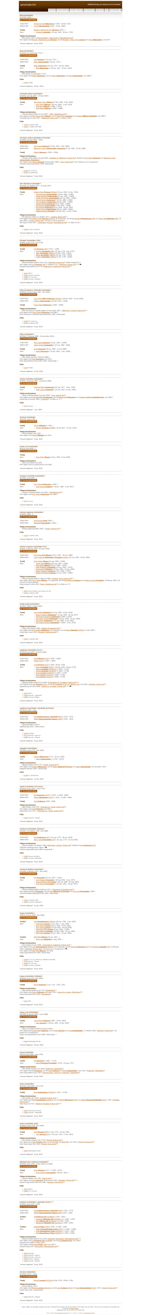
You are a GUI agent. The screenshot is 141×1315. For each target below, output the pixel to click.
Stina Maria (44, 931)
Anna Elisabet (46, 194)
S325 (25, 83)
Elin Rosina (45, 206)
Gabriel (68, 1100)
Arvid (39, 801)
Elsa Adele (43, 565)
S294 (25, 697)
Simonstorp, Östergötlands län (46, 1246)
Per (60, 684)
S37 (25, 961)
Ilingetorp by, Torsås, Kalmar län (52, 807)
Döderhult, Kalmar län (50, 118)
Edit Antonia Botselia (48, 617)
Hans (54, 1071)
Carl (43, 1134)
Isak (41, 1023)
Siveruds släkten (62, 10)
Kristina (42, 301)
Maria (41, 62)
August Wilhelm (46, 882)
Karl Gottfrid (42, 612)
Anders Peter (45, 192)
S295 (25, 279)
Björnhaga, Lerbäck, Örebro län (58, 845)
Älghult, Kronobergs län (50, 628)
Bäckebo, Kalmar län (105, 1030)
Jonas (40, 425)
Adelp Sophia (43, 345)
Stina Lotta (108, 219)
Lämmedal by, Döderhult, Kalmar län (56, 945)
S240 (25, 695)
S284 (25, 775)
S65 (25, 172)
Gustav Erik (67, 397)
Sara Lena (44, 939)
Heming (79, 947)
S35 (25, 1259)
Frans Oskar (42, 305)
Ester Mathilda (46, 567)
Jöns (41, 1132)
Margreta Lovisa (49, 148)
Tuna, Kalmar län (66, 162)
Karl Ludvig (42, 343)
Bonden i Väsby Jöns (74, 40)
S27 (25, 406)
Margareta (49, 1223)
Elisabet (43, 32)
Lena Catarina (51, 557)
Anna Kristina (46, 1173)
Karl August (44, 487)
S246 (25, 127)
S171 (25, 735)
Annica (45, 251)
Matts (40, 66)
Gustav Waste (45, 204)
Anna (95, 40)
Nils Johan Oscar (43, 102)
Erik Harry (43, 106)
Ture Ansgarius (46, 202)
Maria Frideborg (46, 615)
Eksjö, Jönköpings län (48, 584)
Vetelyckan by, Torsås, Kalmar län (49, 811)
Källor (106, 10)
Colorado (44, 399)
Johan (58, 76)
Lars (41, 665)
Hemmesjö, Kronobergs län (62, 889)
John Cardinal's (58, 1313)
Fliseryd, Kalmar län (53, 1140)
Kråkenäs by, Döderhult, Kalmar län (56, 266)
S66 (25, 1110)
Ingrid (42, 351)
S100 (25, 959)
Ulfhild (48, 719)
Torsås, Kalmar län (52, 529)
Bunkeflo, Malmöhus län (47, 632)
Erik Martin (44, 621)
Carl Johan (47, 299)
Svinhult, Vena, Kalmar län (61, 578)
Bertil (44, 1092)
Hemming (43, 924)
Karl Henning (45, 884)
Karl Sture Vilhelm (47, 619)
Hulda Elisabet (47, 196)
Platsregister (99, 10)
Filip (46, 1221)
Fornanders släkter (75, 10)
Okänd (40, 152)
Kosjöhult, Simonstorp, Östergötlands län (63, 1239)
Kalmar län (46, 1178)
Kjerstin (101, 947)
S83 (25, 591)
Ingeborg (48, 1219)
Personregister (88, 10)
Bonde (43, 1280)
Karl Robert (44, 207)
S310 (25, 818)
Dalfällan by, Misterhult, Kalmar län (62, 158)
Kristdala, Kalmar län (96, 684)
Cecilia (42, 26)
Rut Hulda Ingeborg (47, 623)
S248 (25, 171)
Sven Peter (43, 457)
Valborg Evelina (45, 211)
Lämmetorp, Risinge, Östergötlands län (52, 222)
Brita (42, 68)
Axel (40, 349)
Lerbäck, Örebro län (58, 217)
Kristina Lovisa (94, 580)
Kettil (49, 1231)
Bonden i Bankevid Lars (46, 30)
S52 (25, 1001)
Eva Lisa (81, 891)
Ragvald (41, 1227)
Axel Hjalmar (45, 880)
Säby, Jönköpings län (57, 114)
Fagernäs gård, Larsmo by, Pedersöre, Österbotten (60, 1073)
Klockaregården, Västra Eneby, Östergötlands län (54, 38)
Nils (44, 677)
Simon (40, 985)
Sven (45, 673)
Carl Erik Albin (44, 387)
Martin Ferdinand (46, 573)
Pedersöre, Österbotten (54, 1069)
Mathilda (42, 523)
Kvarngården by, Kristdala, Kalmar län (62, 682)
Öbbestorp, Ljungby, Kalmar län (73, 310)
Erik (44, 675)
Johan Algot (43, 564)
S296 (25, 229)
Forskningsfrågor (114, 10)
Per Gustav (83, 219)
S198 (25, 737)
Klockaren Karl (44, 24)
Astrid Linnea (46, 209)
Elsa (76, 76)
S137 (25, 1255)
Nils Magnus (72, 580)
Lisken (46, 257)
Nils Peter (65, 116)
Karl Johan (43, 104)
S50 (25, 733)
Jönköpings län (54, 492)
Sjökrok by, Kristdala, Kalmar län (53, 686)
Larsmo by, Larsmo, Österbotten (68, 992)
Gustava (86, 116)
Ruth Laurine (44, 390)
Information (52, 10)
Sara (45, 253)
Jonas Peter (42, 1021)
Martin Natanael (45, 571)
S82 (25, 273)
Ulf (44, 1217)
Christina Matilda (91, 397)
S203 (25, 125)
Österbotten (50, 990)
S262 (25, 1041)
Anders (45, 428)
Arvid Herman (45, 200)
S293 (25, 858)
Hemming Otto (44, 929)
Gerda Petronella (47, 198)
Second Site (65, 1313)
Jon (40, 249)
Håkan (62, 767)
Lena (75, 1030)
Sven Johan (41, 561)
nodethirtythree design (89, 1313)
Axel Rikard (43, 108)
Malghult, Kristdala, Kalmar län (47, 1104)
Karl (39, 59)
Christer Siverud (73, 1308)
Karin (44, 667)
